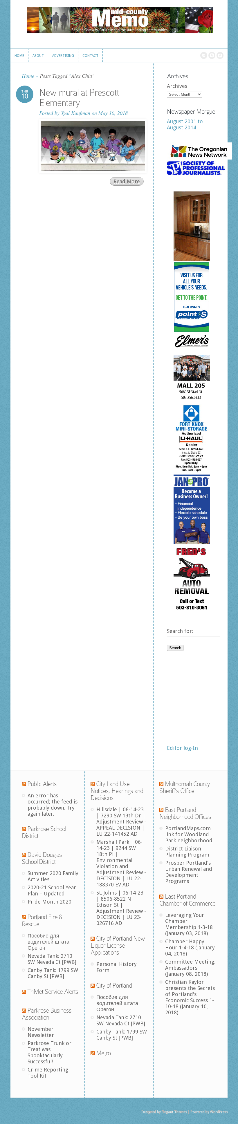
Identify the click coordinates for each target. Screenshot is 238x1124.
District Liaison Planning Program (187, 852)
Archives (177, 86)
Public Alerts (42, 784)
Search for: (180, 631)
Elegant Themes (174, 1112)
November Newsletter (41, 1032)
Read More (126, 181)
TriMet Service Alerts (52, 991)
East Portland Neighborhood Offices (185, 813)
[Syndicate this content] (24, 784)
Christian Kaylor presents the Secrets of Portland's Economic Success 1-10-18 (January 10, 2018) (190, 997)
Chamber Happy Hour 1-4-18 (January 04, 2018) (190, 947)
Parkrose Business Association (46, 1014)
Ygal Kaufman (75, 112)
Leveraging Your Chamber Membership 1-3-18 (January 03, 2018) (189, 924)
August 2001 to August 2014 (185, 124)
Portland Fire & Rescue (42, 920)
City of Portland (114, 985)
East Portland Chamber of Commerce (187, 900)
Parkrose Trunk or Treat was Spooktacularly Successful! (49, 1052)
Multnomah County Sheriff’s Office (184, 787)
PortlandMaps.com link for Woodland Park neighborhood (188, 834)
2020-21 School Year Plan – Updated (52, 890)
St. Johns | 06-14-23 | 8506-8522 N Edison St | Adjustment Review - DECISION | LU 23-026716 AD (121, 908)
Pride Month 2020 (49, 902)
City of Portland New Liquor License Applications (118, 945)
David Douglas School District (42, 858)
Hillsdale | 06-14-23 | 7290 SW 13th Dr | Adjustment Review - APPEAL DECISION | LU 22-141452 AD (121, 821)
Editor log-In (182, 748)
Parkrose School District (44, 832)
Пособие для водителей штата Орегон (48, 942)
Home (28, 75)
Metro (103, 1053)
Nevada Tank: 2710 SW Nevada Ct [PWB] (52, 959)
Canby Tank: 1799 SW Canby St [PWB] (53, 973)
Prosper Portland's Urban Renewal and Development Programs (188, 872)
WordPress (219, 1112)
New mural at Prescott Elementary (79, 97)
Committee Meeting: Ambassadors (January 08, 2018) (190, 968)
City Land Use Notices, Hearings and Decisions (117, 790)
